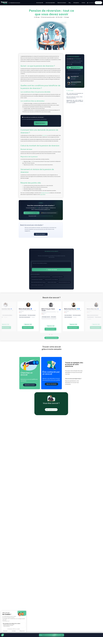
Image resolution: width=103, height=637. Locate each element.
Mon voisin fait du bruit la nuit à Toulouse (38, 282)
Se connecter (91, 2)
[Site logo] (4, 2)
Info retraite (44, 135)
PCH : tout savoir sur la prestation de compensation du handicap (74, 94)
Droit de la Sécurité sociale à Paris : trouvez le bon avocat (74, 97)
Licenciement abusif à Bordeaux (37, 279)
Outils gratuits (76, 2)
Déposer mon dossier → (41, 123)
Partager (67, 17)
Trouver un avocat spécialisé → (31, 212)
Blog (69, 2)
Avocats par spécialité (50, 2)
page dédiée (42, 194)
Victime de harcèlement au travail (64, 282)
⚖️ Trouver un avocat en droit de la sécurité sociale (52, 635)
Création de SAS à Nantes (52, 282)
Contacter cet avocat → (27, 327)
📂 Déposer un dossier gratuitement (48, 212)
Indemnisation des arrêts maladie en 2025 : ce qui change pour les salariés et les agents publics (74, 101)
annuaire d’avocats (45, 192)
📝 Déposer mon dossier (75, 67)
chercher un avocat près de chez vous (44, 216)
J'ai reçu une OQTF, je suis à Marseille (51, 279)
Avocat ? (99, 2)
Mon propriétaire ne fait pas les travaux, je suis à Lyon (40, 276)
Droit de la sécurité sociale (48, 17)
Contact (83, 2)
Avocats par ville (39, 2)
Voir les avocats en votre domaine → (75, 69)
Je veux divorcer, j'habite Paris (57, 276)
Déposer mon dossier (62, 2)
